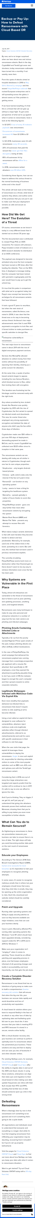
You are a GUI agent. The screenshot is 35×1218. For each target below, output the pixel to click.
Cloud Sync (21, 1065)
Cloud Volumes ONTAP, (13, 51)
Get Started (8, 6)
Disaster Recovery (26, 51)
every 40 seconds (20, 144)
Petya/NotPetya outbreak (17, 88)
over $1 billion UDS (17, 170)
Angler (15, 756)
